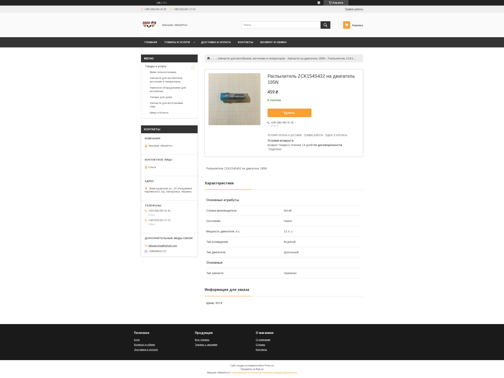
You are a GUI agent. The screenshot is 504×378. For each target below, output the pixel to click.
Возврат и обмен (273, 42)
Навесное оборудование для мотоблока (168, 89)
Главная (151, 42)
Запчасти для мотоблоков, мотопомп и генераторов (251, 58)
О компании (263, 339)
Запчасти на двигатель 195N (306, 58)
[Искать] (325, 25)
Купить (289, 113)
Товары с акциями (206, 344)
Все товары (202, 339)
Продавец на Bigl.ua (252, 369)
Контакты (245, 42)
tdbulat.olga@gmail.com (162, 245)
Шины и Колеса (159, 112)
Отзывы (260, 344)
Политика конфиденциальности (279, 372)
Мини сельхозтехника (163, 72)
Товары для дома (161, 97)
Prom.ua (269, 365)
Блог (137, 339)
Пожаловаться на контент (245, 372)
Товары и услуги (177, 42)
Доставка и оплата (216, 42)
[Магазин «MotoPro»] (149, 32)
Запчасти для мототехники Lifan (166, 105)
